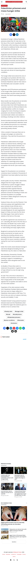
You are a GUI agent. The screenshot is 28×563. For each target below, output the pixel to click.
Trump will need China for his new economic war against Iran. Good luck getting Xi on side (20, 493)
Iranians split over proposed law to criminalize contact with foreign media (7, 477)
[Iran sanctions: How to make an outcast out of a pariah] (7, 486)
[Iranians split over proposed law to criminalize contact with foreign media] (7, 470)
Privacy (24, 554)
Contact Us (13, 554)
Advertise (8, 554)
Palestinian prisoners (14, 317)
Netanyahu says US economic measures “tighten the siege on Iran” (20, 477)
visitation (14, 323)
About (3, 554)
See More (14, 542)
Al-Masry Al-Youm (17, 552)
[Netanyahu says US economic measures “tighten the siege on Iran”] (21, 470)
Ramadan (21, 320)
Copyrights (19, 554)
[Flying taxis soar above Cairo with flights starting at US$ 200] (4, 531)
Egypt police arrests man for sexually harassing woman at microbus (12, 523)
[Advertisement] (14, 401)
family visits (8, 311)
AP (3, 14)
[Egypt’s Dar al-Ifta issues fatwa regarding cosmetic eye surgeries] (4, 537)
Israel (8, 314)
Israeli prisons (18, 314)
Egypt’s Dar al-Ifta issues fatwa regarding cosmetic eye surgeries (18, 536)
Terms (14, 556)
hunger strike (19, 311)
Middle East (4, 5)
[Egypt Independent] (14, 2)
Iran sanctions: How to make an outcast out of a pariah (7, 493)
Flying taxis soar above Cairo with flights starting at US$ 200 (18, 530)
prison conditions (10, 320)
